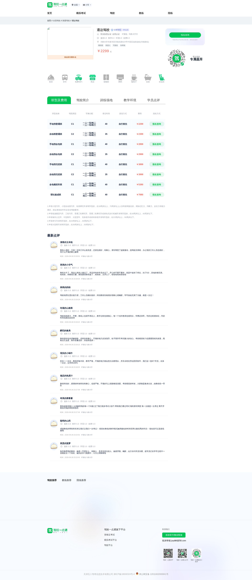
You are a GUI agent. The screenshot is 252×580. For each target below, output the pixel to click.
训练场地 (106, 100)
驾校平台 (108, 545)
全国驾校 (57, 21)
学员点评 (153, 100)
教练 (141, 13)
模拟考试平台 (110, 540)
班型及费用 (59, 100)
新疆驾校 (66, 21)
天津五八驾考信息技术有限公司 (98, 574)
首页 (49, 13)
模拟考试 (81, 13)
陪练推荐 (81, 480)
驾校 (112, 13)
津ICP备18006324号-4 (124, 574)
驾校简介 (82, 100)
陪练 (170, 13)
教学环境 (130, 100)
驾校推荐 (52, 480)
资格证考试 (109, 535)
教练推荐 (66, 480)
